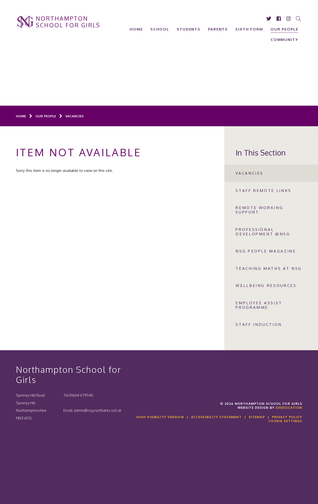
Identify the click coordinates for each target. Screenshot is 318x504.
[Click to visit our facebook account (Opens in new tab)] (278, 18)
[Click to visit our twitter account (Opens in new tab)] (269, 18)
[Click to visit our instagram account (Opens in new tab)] (288, 18)
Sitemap (257, 417)
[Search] (298, 18)
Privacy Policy (287, 417)
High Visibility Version (160, 417)
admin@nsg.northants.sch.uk (97, 410)
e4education (289, 407)
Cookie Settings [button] (285, 421)
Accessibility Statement (216, 417)
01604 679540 (81, 395)
